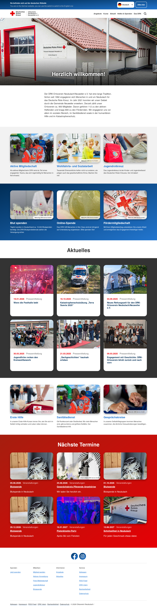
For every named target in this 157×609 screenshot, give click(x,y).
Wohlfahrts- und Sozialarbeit (75, 166)
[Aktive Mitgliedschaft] (31, 148)
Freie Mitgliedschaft (40, 580)
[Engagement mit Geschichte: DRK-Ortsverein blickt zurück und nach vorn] (125, 334)
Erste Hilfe (16, 417)
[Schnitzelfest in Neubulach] (125, 510)
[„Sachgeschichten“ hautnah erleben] (78, 334)
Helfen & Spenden (124, 13)
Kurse (105, 13)
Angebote (98, 13)
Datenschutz (84, 593)
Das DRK (137, 13)
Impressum (83, 576)
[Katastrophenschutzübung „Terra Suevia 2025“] (78, 279)
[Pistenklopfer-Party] (78, 510)
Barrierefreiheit (84, 589)
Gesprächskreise (114, 417)
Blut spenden (18, 223)
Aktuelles (59, 576)
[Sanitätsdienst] (78, 399)
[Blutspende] (31, 466)
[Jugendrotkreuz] (125, 148)
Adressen (82, 572)
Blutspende (37, 589)
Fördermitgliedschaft (117, 223)
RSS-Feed (83, 580)
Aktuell (113, 13)
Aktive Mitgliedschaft (23, 166)
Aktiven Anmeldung (40, 576)
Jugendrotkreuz (113, 166)
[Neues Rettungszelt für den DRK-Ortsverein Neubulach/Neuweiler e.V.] (125, 279)
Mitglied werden (39, 572)
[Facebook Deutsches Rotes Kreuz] (74, 556)
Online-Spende (66, 223)
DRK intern (83, 585)
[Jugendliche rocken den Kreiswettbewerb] (31, 334)
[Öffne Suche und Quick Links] (145, 13)
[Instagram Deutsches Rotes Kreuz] (82, 556)
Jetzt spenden (15, 572)
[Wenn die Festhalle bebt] (31, 279)
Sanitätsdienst (66, 417)
